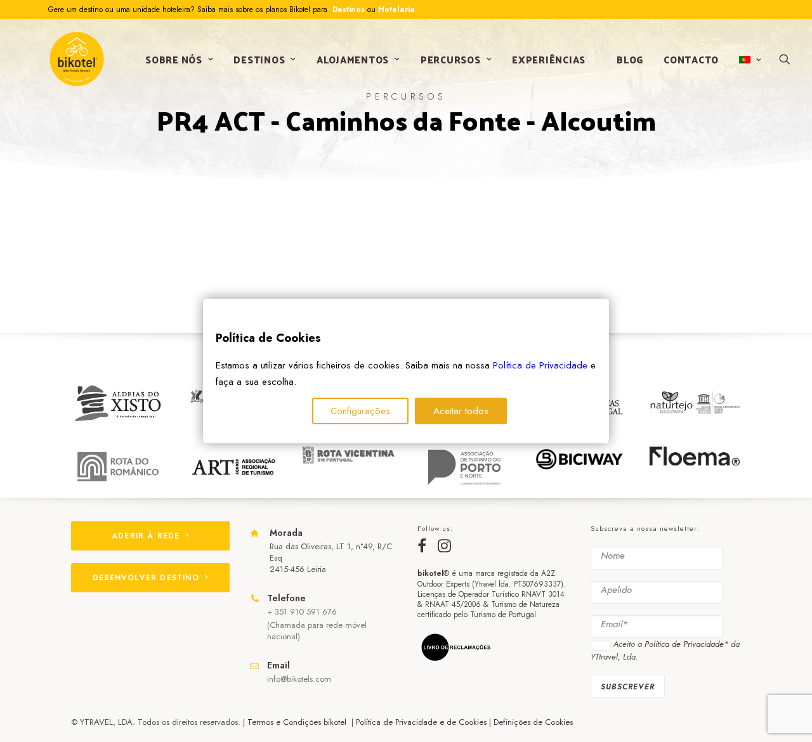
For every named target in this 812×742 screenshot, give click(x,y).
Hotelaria (396, 9)
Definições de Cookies (533, 722)
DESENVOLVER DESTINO (146, 577)
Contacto (691, 59)
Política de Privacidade (540, 365)
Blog (630, 59)
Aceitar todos (460, 411)
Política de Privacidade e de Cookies (421, 722)
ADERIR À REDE (146, 536)
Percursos (451, 59)
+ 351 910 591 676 (302, 612)
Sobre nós (173, 59)
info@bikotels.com (299, 679)
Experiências (549, 59)
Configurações (360, 411)
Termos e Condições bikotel (298, 722)
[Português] (749, 60)
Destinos (347, 9)
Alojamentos (353, 59)
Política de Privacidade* (686, 644)
